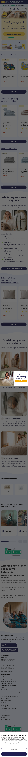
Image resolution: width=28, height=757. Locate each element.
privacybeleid (20, 746)
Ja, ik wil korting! (21, 380)
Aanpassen (14, 749)
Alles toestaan (14, 754)
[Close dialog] (27, 371)
